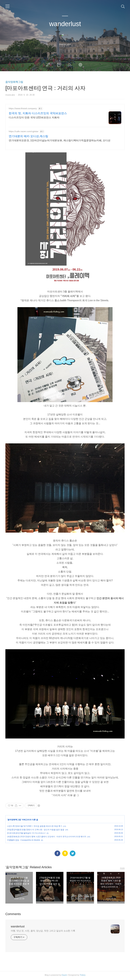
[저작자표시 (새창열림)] (38, 805)
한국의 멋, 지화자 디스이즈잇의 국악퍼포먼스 (38, 113)
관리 (81, 65)
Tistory (82, 975)
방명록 (59, 65)
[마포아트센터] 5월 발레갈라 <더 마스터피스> (26, 833)
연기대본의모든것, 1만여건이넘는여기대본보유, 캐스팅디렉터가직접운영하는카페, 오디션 (59, 140)
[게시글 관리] (20, 805)
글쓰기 (48, 65)
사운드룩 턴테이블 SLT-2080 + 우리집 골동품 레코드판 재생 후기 (34, 826)
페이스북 (57, 853)
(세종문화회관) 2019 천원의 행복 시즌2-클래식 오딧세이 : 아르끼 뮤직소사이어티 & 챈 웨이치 (46, 836)
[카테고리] (7, 6)
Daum (64, 975)
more (122, 868)
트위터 (72, 853)
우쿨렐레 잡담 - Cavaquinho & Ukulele (23, 840)
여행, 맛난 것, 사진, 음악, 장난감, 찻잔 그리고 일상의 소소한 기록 (43, 930)
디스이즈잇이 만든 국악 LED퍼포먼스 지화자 (34, 117)
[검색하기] (123, 6)
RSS (70, 65)
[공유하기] (16, 805)
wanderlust (65, 24)
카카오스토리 (65, 853)
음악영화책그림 (14, 82)
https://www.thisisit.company (23, 108)
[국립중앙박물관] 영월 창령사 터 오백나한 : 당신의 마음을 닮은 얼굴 (35, 830)
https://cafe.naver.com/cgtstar (23, 131)
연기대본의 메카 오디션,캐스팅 (28, 136)
